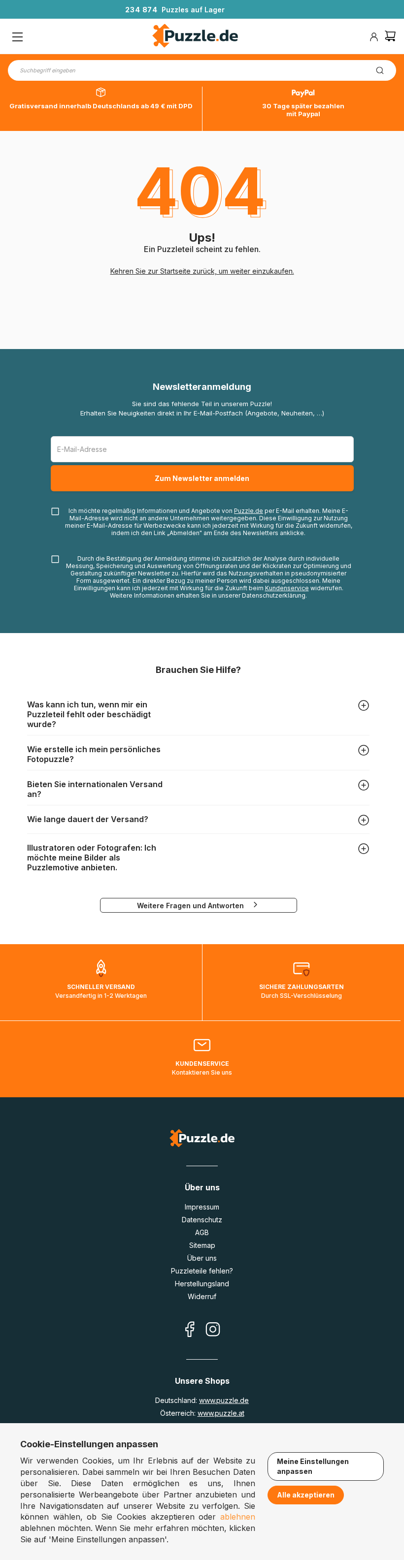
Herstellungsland (202, 1283)
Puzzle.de (248, 510)
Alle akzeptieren (306, 1495)
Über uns (202, 1258)
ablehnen (237, 1517)
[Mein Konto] (374, 37)
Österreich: (202, 1413)
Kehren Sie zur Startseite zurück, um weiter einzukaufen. (202, 271)
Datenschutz (202, 1219)
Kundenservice (287, 588)
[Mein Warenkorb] (390, 37)
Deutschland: (202, 1400)
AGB (202, 1232)
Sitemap (202, 1245)
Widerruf (202, 1296)
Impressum (202, 1207)
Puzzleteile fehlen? (202, 1271)
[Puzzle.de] (195, 37)
